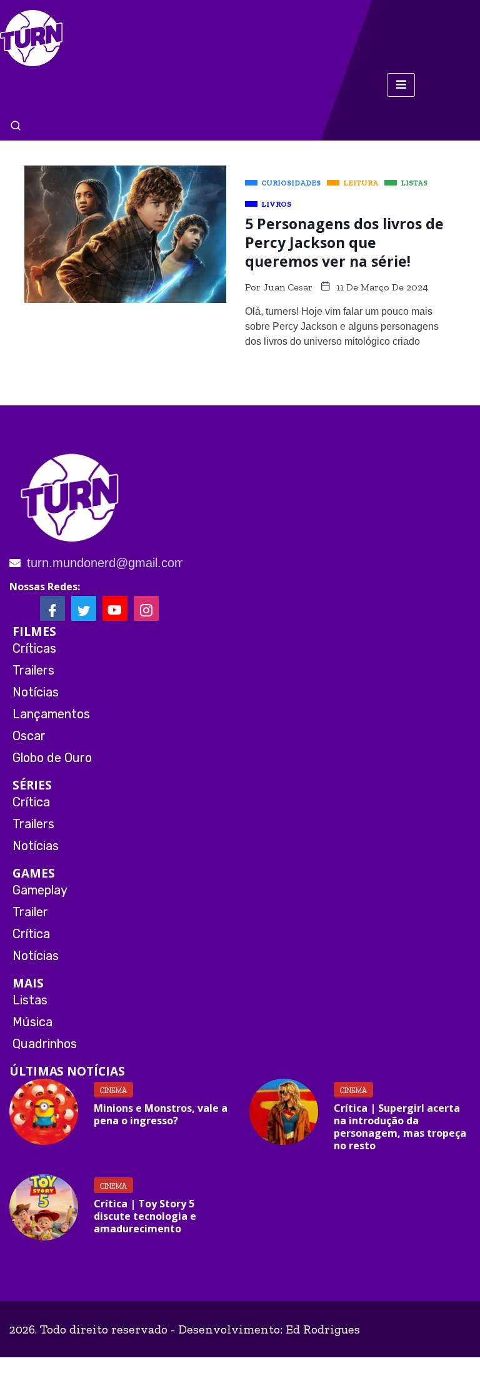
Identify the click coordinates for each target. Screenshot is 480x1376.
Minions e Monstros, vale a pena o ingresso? (161, 1114)
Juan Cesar (287, 287)
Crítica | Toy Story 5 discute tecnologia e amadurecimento (145, 1216)
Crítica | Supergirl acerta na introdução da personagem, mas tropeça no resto (400, 1126)
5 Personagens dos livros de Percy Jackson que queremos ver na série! (344, 242)
